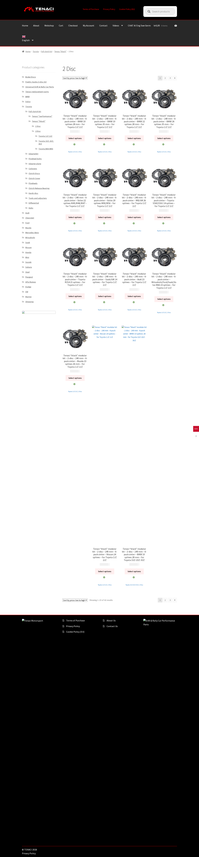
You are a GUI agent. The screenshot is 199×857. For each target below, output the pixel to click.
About (36, 25)
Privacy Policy (109, 9)
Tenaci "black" (60, 51)
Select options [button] (75, 138)
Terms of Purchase (91, 9)
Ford (27, 222)
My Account (88, 25)
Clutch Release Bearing (39, 188)
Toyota (36, 51)
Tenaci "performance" (42, 116)
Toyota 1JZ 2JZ (73, 152)
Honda (28, 252)
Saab (27, 242)
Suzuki (28, 262)
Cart (61, 25)
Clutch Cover (34, 178)
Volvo (27, 101)
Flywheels (33, 183)
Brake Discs (30, 77)
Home (25, 25)
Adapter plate (35, 163)
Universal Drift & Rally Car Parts (39, 87)
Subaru (28, 267)
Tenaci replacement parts (37, 91)
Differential (34, 203)
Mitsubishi (30, 237)
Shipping (29, 301)
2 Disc (80, 152)
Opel (27, 272)
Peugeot (29, 277)
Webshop (49, 25)
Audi (27, 213)
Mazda (28, 227)
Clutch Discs (34, 173)
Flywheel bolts (35, 158)
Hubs (31, 208)
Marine (28, 296)
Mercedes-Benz (32, 232)
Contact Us (112, 626)
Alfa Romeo (30, 282)
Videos (116, 25)
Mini (27, 257)
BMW (27, 96)
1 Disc (38, 126)
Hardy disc (33, 193)
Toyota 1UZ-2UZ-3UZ (132, 585)
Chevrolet (29, 218)
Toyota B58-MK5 (45, 148)
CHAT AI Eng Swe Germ (139, 25)
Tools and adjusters (38, 198)
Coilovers (33, 168)
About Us (111, 620)
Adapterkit (33, 153)
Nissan (28, 247)
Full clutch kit (46, 51)
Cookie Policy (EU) (127, 9)
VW (26, 291)
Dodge (28, 286)
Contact (103, 25)
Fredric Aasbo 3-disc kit (36, 82)
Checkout (73, 25)
